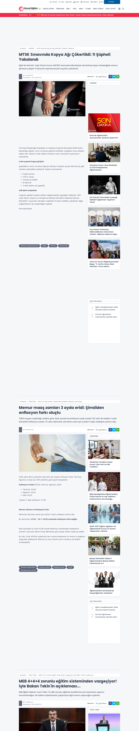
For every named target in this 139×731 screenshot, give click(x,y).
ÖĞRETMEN (60, 9)
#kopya (53, 246)
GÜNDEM (31, 48)
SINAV (81, 9)
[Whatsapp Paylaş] (117, 76)
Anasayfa (23, 48)
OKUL (75, 9)
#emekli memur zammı (28, 570)
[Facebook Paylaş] (110, 76)
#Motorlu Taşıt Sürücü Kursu (29, 246)
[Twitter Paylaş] (114, 76)
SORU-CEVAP (110, 9)
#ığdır (44, 246)
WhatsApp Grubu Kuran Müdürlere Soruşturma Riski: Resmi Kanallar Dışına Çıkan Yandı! (72, 15)
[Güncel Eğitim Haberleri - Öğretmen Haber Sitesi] (28, 9)
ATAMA (88, 9)
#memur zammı (44, 567)
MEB (67, 9)
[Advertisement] (69, 32)
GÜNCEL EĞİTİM (48, 9)
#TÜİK (70, 567)
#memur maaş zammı (28, 567)
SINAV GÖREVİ (98, 9)
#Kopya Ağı (63, 246)
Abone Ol (90, 76)
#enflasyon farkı (59, 567)
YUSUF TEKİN (32, 675)
